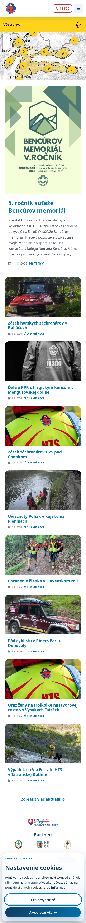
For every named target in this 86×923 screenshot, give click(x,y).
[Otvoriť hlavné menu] (78, 8)
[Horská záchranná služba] (11, 8)
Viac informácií (55, 887)
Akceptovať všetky (43, 912)
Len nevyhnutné (43, 900)
